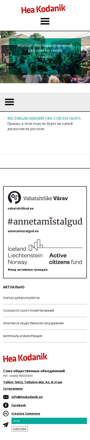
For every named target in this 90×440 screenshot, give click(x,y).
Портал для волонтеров (21, 298)
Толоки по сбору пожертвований (28, 310)
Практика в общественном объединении (33, 323)
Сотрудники (13, 388)
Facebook (19, 405)
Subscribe (19, 429)
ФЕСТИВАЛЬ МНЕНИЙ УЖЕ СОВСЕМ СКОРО (43, 118)
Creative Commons (26, 413)
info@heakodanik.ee (27, 397)
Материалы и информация (22, 336)
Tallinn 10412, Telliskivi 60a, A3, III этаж (32, 382)
